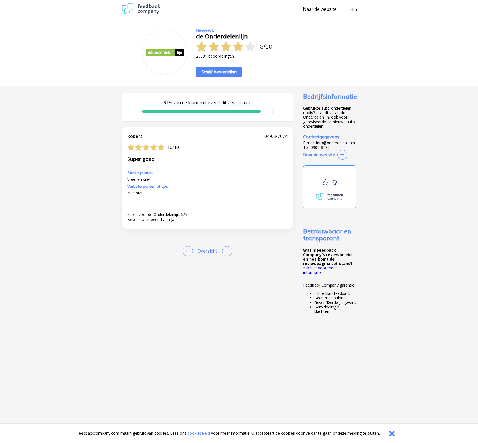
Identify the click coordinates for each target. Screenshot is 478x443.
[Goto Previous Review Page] (189, 251)
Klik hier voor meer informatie (320, 270)
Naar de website (320, 9)
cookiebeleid (199, 433)
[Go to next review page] (226, 251)
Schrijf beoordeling (219, 71)
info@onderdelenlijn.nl (336, 143)
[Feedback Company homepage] (141, 13)
